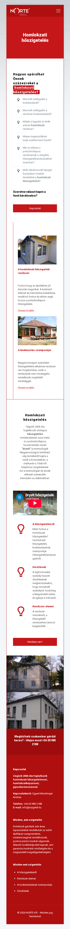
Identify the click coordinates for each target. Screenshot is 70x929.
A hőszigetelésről (27, 872)
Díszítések (23, 890)
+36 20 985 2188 (33, 803)
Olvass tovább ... (27, 310)
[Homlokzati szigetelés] (20, 11)
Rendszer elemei (26, 878)
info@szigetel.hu (31, 807)
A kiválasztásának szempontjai (34, 884)
